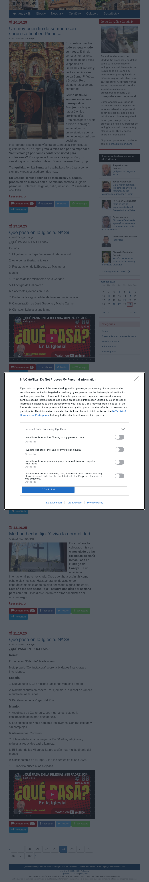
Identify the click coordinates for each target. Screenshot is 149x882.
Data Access (74, 502)
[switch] (119, 437)
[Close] (137, 379)
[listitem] (74, 429)
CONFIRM (48, 489)
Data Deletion (54, 502)
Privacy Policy (95, 502)
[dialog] (74, 441)
